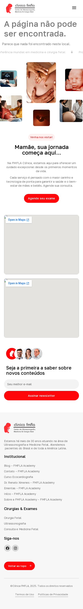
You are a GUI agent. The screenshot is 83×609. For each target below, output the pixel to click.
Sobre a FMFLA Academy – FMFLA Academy (33, 499)
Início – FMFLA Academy (20, 494)
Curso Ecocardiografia (18, 477)
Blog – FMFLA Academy (19, 465)
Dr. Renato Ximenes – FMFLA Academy (29, 482)
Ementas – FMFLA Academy (22, 488)
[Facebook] (7, 548)
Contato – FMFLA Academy (22, 471)
